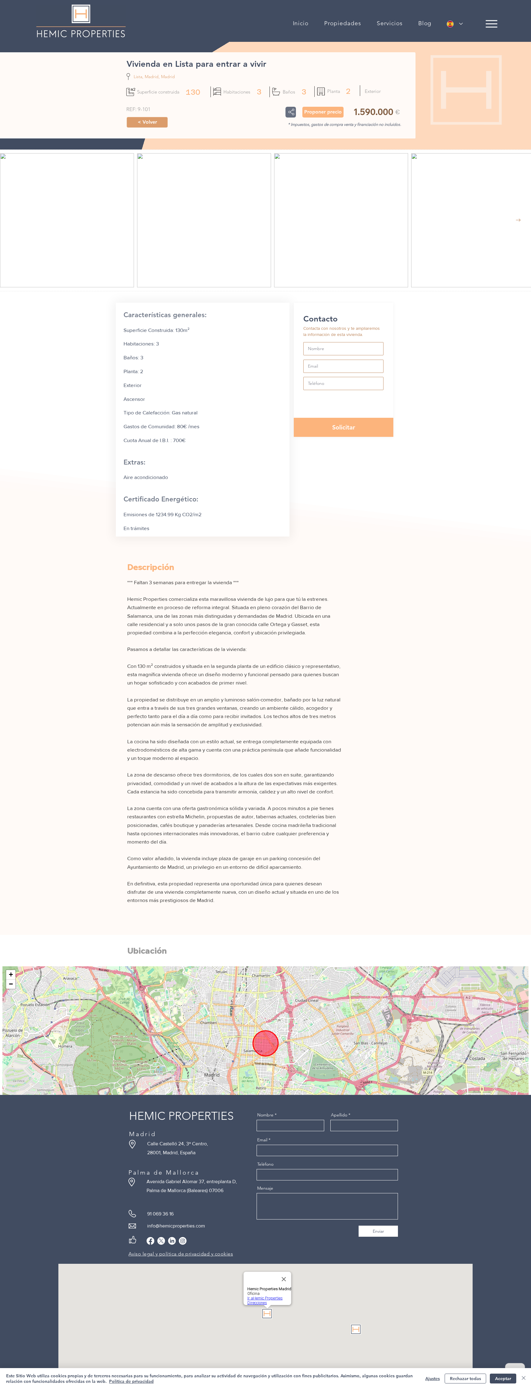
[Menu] (491, 23)
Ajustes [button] (432, 1378)
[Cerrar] (523, 1378)
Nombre (265, 1115)
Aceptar (503, 1378)
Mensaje (265, 1188)
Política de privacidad (131, 1381)
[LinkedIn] (172, 1241)
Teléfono (265, 1164)
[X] (161, 1241)
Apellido (339, 1115)
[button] (343, 23)
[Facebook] (150, 1241)
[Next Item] (518, 220)
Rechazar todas (465, 1378)
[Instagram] (183, 1241)
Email (262, 1140)
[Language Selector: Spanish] (454, 24)
